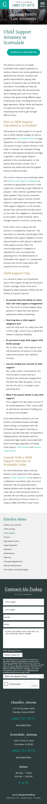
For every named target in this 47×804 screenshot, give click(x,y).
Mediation (8, 549)
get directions (23, 725)
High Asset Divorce (11, 541)
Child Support (9, 533)
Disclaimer (37, 798)
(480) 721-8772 (23, 6)
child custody (23, 447)
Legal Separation (10, 545)
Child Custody (9, 529)
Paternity (7, 557)
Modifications (9, 553)
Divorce (7, 537)
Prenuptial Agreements (13, 561)
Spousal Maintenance (12, 565)
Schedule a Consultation (23, 52)
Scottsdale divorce (26, 138)
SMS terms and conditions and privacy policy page (20, 671)
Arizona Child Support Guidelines (22, 181)
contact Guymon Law (20, 478)
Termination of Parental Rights (16, 569)
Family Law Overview (12, 525)
